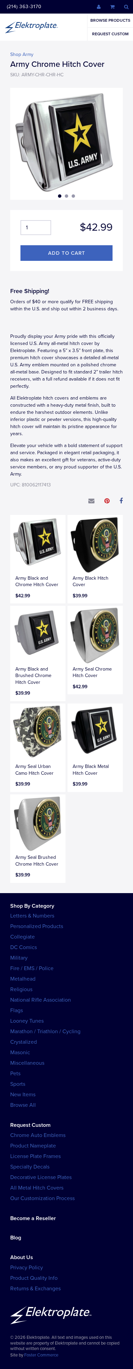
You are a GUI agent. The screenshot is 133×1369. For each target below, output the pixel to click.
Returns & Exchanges (35, 1288)
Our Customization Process (42, 1198)
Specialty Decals (29, 1166)
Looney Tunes (27, 1021)
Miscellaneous (27, 1063)
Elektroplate (31, 27)
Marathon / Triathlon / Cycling (45, 1031)
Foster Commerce (41, 1355)
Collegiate (22, 936)
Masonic (20, 1052)
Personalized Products (36, 926)
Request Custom (110, 34)
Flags (16, 1010)
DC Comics (23, 947)
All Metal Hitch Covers (36, 1187)
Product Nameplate (33, 1145)
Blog (15, 1237)
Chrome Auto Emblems (37, 1135)
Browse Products (110, 20)
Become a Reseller (33, 1218)
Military (19, 958)
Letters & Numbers (32, 915)
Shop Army (21, 54)
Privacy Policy (26, 1267)
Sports (17, 1084)
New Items (22, 1094)
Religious (21, 989)
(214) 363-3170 (24, 6)
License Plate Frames (35, 1156)
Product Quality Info (34, 1278)
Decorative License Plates (41, 1177)
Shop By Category (32, 906)
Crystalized (23, 1042)
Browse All (23, 1105)
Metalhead (22, 979)
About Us (21, 1257)
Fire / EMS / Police (32, 968)
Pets (15, 1073)
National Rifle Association (40, 1000)
